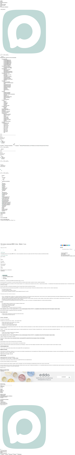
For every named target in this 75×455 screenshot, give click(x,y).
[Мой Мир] (63, 245)
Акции (1, 389)
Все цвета (15, 250)
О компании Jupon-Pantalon (4, 399)
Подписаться (2, 386)
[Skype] (68, 245)
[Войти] (0, 168)
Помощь (1, 392)
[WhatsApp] (67, 245)
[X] (64, 245)
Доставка (5, 278)
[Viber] (65, 245)
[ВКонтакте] (61, 245)
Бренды (1, 391)
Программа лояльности (3, 396)
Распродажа (2, 390)
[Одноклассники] (62, 245)
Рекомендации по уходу (8, 276)
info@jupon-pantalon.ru (3, 402)
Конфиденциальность (3, 451)
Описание (5, 275)
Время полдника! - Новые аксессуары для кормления (8, 57)
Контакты (1, 400)
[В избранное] (60, 243)
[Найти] (1, 139)
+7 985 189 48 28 (2, 9)
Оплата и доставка (3, 394)
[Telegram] (69, 245)
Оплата (4, 277)
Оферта (1, 452)
